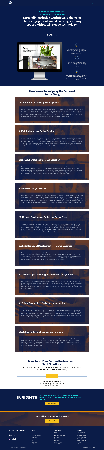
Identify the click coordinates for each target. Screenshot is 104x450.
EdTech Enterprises (58, 442)
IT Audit (78, 443)
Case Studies (34, 442)
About (33, 432)
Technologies (39, 3)
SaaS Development (81, 432)
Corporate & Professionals (59, 435)
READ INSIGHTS (52, 403)
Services (30, 3)
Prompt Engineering (81, 440)
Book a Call (91, 3)
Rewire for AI (34, 439)
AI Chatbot (79, 442)
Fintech (55, 432)
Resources (67, 3)
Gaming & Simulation (58, 443)
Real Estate (56, 439)
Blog (32, 440)
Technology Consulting (36, 435)
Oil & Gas (56, 440)
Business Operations (81, 439)
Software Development (82, 437)
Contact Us (76, 3)
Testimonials (34, 434)
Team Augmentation (81, 434)
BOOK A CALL (52, 376)
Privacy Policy (85, 447)
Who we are (58, 3)
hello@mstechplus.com (15, 436)
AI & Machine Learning (82, 435)
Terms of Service (92, 447)
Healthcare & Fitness (58, 434)
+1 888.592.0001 (14, 434)
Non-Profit (56, 437)
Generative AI (34, 437)
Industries (48, 3)
